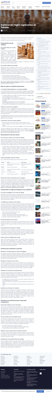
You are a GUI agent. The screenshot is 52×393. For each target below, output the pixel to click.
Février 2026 (3, 363)
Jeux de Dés (13, 7)
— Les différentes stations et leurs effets (42, 64)
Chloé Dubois (5, 30)
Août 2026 (28, 364)
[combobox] (26, 3)
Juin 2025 (2, 360)
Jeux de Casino (18, 7)
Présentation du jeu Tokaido (41, 39)
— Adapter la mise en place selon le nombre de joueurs (42, 87)
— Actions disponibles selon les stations (43, 55)
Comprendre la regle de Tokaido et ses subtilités (43, 59)
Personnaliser (48, 391)
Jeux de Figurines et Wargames (5, 376)
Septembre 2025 (42, 360)
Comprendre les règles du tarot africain (18, 381)
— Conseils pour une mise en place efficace (42, 49)
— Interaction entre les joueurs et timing (43, 67)
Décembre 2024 (29, 357)
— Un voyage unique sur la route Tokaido (43, 41)
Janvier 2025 (42, 357)
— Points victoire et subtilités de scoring (43, 68)
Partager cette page (31, 30)
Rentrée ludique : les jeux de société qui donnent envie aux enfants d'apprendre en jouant (32, 378)
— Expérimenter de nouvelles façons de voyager (43, 89)
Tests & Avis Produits (46, 6)
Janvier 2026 (42, 361)
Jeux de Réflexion (30, 7)
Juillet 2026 (15, 364)
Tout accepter (40, 391)
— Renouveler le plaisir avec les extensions (42, 82)
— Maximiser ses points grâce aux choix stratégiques (43, 72)
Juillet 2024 (15, 356)
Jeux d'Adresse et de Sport (5, 375)
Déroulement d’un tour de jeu (41, 51)
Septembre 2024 (42, 356)
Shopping (37, 6)
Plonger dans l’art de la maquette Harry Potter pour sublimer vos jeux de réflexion (32, 372)
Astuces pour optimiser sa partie (42, 70)
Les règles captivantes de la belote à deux (19, 372)
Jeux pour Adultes (24, 7)
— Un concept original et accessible (42, 42)
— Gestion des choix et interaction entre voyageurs (43, 57)
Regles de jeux (3, 22)
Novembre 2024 (16, 357)
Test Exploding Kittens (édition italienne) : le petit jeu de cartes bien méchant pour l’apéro (32, 385)
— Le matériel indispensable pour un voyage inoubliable (43, 46)
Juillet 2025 (15, 360)
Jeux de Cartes (8, 7)
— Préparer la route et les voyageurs (43, 47)
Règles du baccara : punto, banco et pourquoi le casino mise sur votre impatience (32, 375)
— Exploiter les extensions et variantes (43, 77)
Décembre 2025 (29, 361)
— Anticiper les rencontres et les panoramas (42, 76)
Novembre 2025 (16, 361)
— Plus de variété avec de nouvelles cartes (43, 84)
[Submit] (13, 3)
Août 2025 (28, 360)
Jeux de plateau (14, 22)
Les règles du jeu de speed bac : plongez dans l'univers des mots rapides (18, 374)
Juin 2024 (2, 356)
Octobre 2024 (3, 357)
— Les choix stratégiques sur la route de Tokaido (43, 62)
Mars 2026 (15, 363)
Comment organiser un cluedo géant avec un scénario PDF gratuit (19, 377)
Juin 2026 (2, 364)
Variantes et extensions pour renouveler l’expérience (43, 79)
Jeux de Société (2, 7)
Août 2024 (28, 356)
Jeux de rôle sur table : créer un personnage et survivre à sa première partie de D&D (32, 381)
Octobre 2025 (3, 361)
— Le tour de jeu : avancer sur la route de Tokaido (43, 53)
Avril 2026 (28, 363)
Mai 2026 (41, 363)
